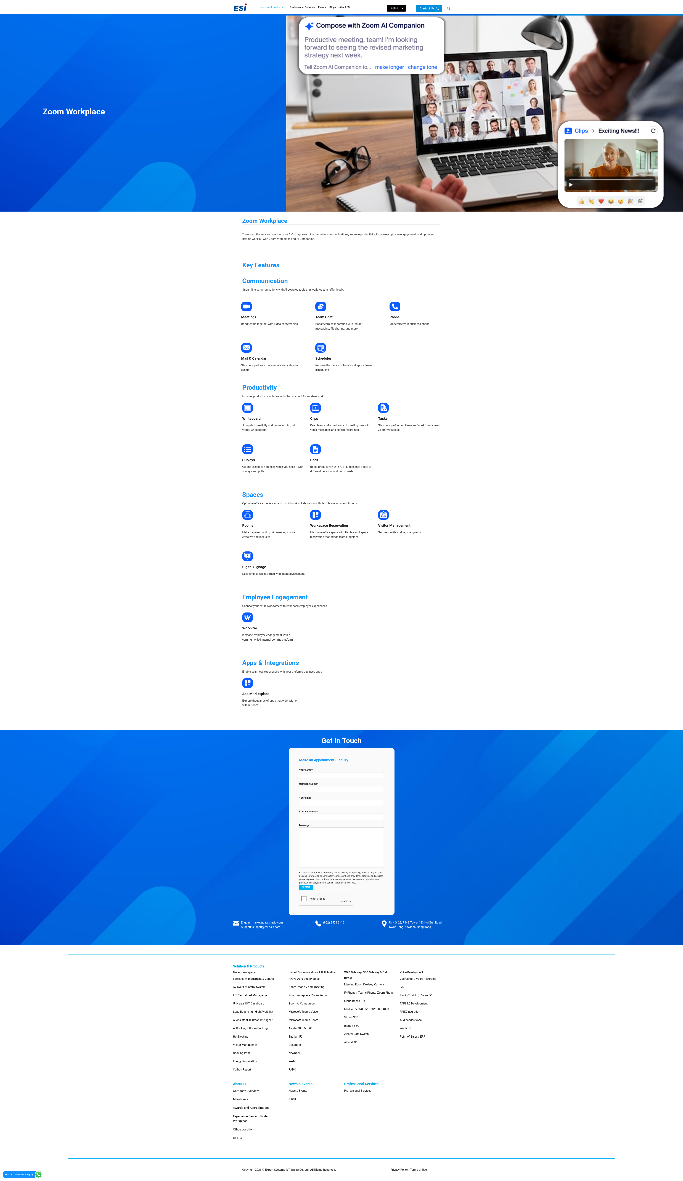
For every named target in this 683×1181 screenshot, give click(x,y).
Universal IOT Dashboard (249, 1003)
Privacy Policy (399, 1169)
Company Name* (308, 783)
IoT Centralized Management (251, 995)
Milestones (240, 1099)
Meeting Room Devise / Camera (364, 984)
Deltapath (295, 1044)
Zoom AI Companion (302, 1003)
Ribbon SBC (351, 1025)
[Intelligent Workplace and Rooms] (243, 7)
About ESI (344, 7)
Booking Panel (242, 1053)
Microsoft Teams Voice (303, 1011)
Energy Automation (245, 1061)
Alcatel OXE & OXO (300, 1028)
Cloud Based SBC (355, 1001)
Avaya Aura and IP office (304, 978)
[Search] (448, 8)
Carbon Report (242, 1069)
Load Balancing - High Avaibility (253, 1011)
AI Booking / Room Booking (250, 1028)
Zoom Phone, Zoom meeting (306, 987)
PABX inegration (410, 1011)
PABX (292, 1069)
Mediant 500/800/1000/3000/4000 (366, 1009)
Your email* (306, 797)
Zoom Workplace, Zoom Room (308, 995)
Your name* (306, 770)
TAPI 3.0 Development (414, 1003)
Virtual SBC (351, 1017)
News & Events (298, 1090)
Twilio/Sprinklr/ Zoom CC (416, 995)
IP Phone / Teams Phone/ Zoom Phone (368, 992)
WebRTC (405, 1028)
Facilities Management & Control (253, 978)
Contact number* (308, 811)
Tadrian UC (296, 1036)
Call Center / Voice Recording (418, 978)
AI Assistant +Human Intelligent (252, 1020)
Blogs (332, 7)
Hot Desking (240, 1036)
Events (322, 7)
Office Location (243, 1129)
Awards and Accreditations (251, 1107)
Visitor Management (245, 1044)
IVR (402, 987)
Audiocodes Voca (411, 1020)
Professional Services (302, 7)
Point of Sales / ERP (412, 1036)
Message (304, 825)
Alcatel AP (350, 1042)
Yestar (293, 1061)
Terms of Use (418, 1169)
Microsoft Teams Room (303, 1020)
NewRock (294, 1053)
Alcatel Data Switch (356, 1034)
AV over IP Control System (249, 987)
